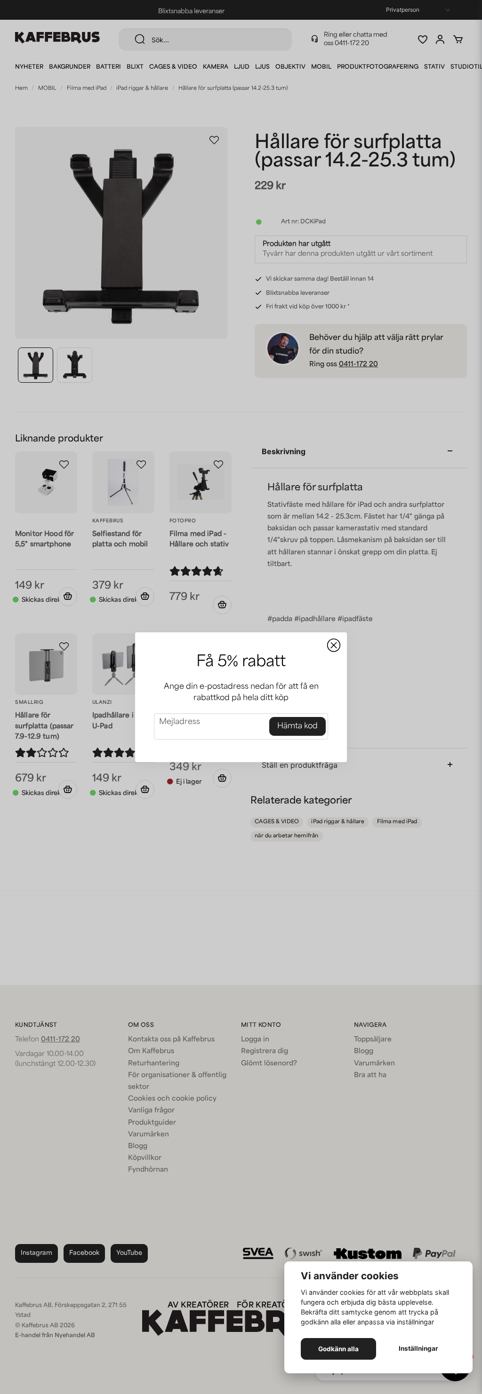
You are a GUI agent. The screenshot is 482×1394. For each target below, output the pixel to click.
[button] (333, 645)
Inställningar (418, 1348)
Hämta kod (297, 726)
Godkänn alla (338, 1349)
